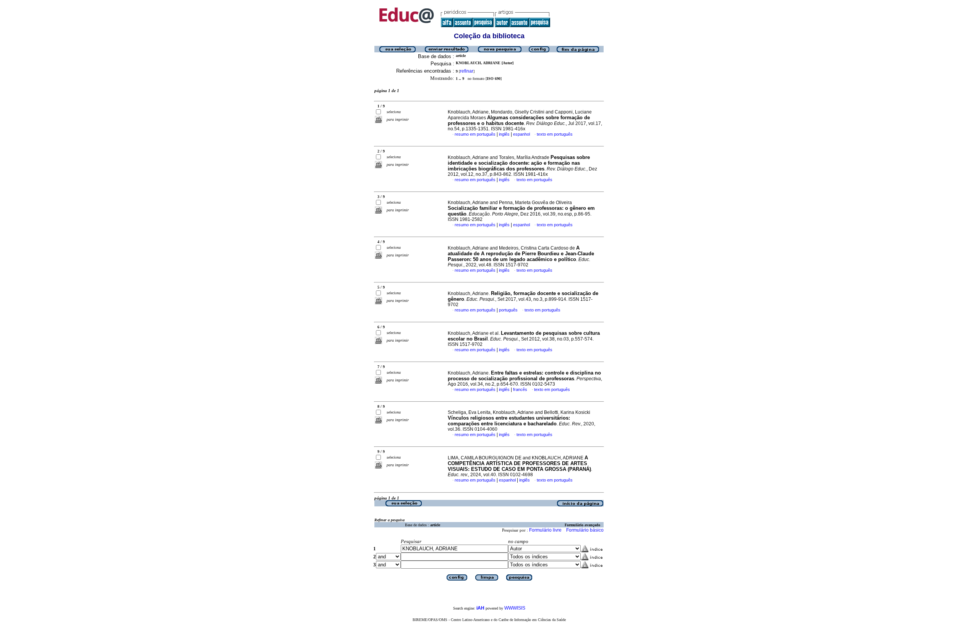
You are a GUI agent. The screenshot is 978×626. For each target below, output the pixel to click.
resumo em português (475, 134)
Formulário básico (585, 530)
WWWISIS (514, 608)
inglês (504, 134)
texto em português (555, 134)
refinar (466, 71)
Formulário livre (545, 530)
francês (520, 389)
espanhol (521, 134)
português (508, 310)
